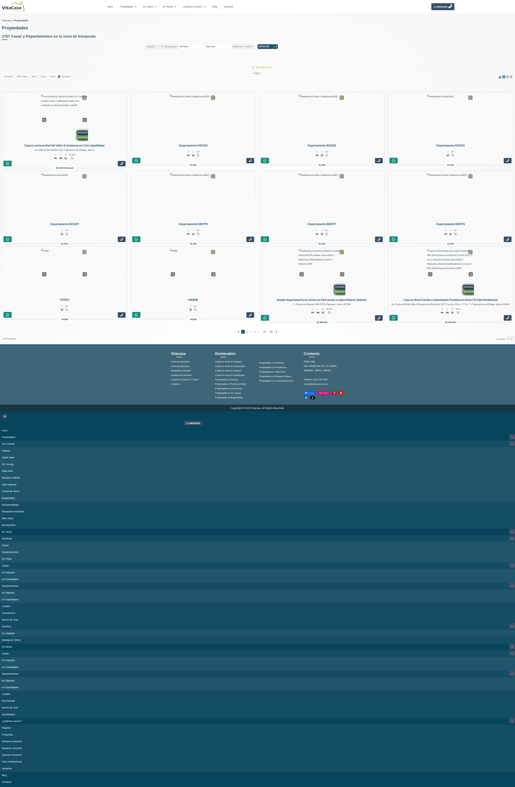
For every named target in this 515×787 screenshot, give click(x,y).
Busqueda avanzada (13, 511)
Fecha (52, 77)
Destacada (66, 77)
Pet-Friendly (8, 701)
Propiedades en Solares (226, 379)
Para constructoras (12, 761)
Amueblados (8, 714)
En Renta (168, 6)
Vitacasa (6, 20)
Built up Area (22, 77)
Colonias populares (180, 366)
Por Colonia (8, 444)
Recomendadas (10, 504)
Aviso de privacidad (180, 362)
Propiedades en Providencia (272, 367)
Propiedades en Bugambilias (229, 397)
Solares (6, 450)
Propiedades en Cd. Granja (228, 393)
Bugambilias (8, 498)
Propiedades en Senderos (271, 363)
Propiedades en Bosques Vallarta (275, 376)
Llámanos (440, 6)
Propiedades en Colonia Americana (276, 381)
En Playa (7, 559)
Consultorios (8, 613)
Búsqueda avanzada (181, 370)
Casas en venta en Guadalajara (230, 366)
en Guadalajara (10, 579)
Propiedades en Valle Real (272, 372)
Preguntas (7, 734)
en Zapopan (8, 572)
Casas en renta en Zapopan (228, 370)
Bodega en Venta (11, 640)
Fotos (43, 77)
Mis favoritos (8, 525)
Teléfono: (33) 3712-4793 (316, 379)
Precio (34, 77)
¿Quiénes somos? (192, 6)
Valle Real (7, 471)
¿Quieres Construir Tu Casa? (185, 379)
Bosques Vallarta (11, 477)
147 (264, 332)
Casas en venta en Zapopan (228, 362)
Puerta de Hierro (11, 491)
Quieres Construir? (12, 755)
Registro (6, 728)
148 (271, 332)
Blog (214, 6)
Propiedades (126, 6)
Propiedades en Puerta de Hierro (231, 384)
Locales (6, 606)
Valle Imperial (9, 484)
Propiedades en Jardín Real (228, 388)
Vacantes (7, 768)
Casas (5, 545)
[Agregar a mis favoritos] (84, 98)
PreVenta (7, 538)
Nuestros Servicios (12, 748)
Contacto (228, 6)
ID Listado (9, 77)
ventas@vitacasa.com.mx (316, 384)
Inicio (110, 6)
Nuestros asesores (12, 741)
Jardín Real (8, 457)
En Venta (148, 6)
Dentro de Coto (10, 619)
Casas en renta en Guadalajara (230, 375)
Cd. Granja (8, 464)
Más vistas (7, 518)
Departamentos (10, 552)
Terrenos (6, 626)
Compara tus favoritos (181, 375)
